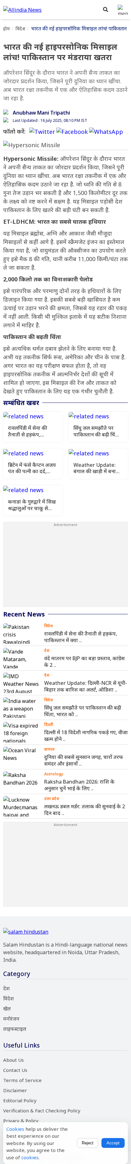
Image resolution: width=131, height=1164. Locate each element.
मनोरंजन (11, 1018)
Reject (87, 1143)
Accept (113, 1143)
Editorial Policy (20, 1100)
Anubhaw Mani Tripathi (41, 112)
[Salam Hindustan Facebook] (72, 131)
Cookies (15, 1129)
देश (6, 988)
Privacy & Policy (20, 1120)
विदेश (20, 29)
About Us (13, 1060)
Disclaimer (15, 1090)
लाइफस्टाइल (14, 1028)
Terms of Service (22, 1080)
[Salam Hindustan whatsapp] (106, 131)
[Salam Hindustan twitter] (42, 131)
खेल (7, 1008)
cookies (29, 1157)
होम (6, 29)
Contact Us (15, 1070)
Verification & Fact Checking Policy (41, 1110)
